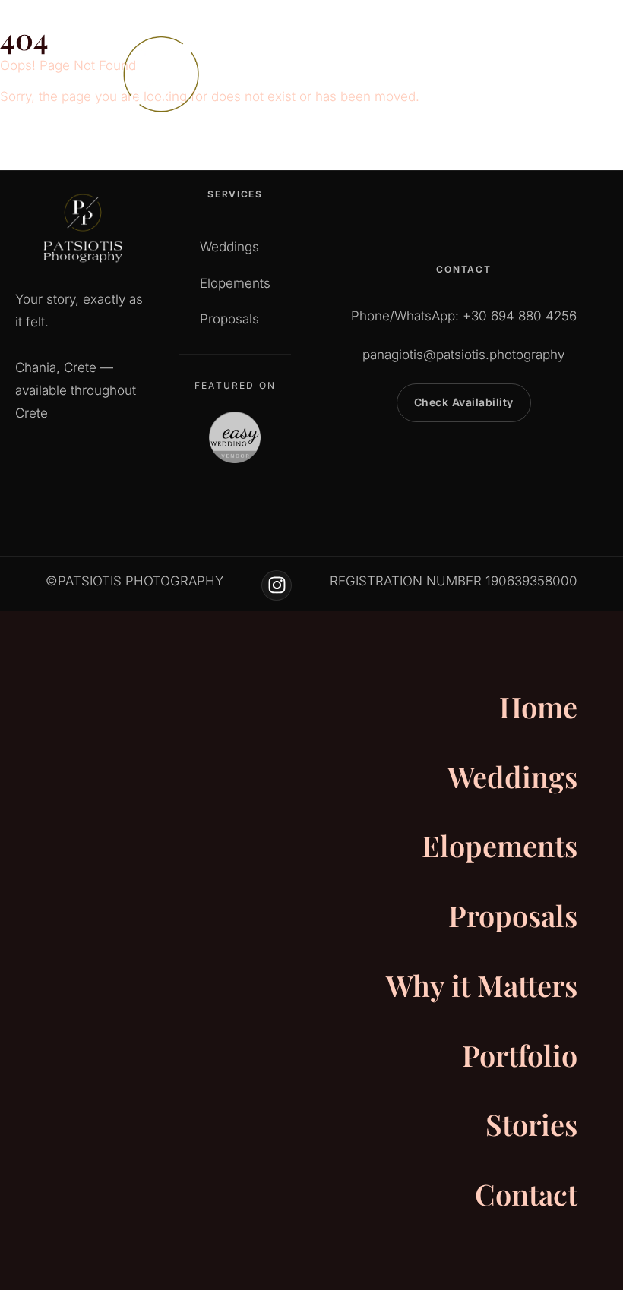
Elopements (499, 845)
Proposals (512, 915)
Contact (526, 1194)
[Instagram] (276, 585)
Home (538, 706)
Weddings (512, 776)
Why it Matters (481, 985)
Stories (531, 1124)
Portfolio (519, 1055)
